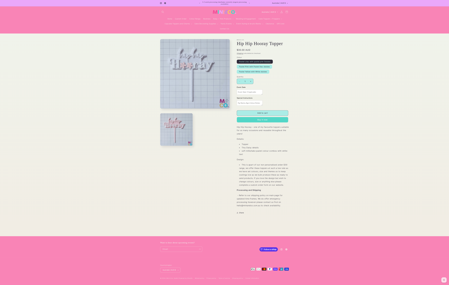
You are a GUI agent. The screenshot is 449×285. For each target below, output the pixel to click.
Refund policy (199, 278)
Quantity (240, 77)
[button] (162, 11)
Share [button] (241, 213)
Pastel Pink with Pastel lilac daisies (254, 67)
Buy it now (262, 120)
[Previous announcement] (199, 3)
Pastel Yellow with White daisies (253, 72)
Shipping (240, 53)
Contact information (252, 278)
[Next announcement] (249, 3)
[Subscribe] (199, 249)
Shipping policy (237, 278)
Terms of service (224, 278)
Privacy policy (211, 278)
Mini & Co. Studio (172, 278)
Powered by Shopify (186, 278)
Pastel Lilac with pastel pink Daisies (254, 62)
